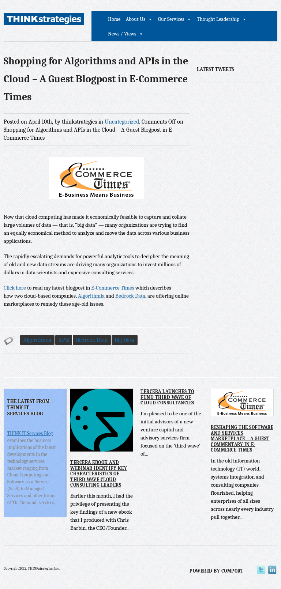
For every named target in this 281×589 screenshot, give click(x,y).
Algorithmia (91, 295)
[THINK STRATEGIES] (44, 20)
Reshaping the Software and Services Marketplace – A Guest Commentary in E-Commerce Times (242, 438)
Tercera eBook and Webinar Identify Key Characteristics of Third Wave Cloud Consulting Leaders (98, 474)
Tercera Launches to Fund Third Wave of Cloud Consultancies (167, 397)
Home (114, 19)
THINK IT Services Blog (30, 433)
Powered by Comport (216, 571)
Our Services (171, 19)
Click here (15, 287)
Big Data (125, 340)
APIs (63, 340)
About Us (135, 19)
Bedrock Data (130, 295)
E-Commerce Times (112, 287)
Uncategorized (122, 121)
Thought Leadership (218, 19)
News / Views (122, 34)
